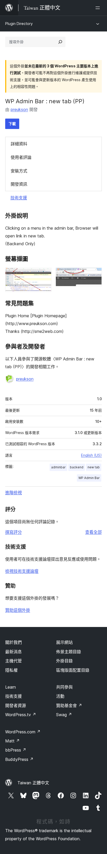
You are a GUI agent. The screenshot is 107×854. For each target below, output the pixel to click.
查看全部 (93, 532)
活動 (60, 696)
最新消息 (13, 651)
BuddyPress (19, 759)
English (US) (91, 455)
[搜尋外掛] (60, 42)
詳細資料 (19, 143)
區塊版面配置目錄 (72, 670)
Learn (10, 687)
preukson (19, 109)
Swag (64, 714)
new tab (94, 467)
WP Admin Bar (89, 478)
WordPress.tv (20, 714)
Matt (12, 740)
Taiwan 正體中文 (33, 782)
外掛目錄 (64, 660)
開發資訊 (19, 184)
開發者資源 (15, 705)
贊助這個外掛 (17, 610)
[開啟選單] (98, 8)
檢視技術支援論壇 (21, 571)
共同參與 (64, 687)
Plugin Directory (19, 23)
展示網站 (64, 642)
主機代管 (13, 660)
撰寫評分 (13, 532)
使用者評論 (21, 157)
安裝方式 (19, 170)
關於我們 (13, 642)
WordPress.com (23, 731)
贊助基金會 (69, 705)
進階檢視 (13, 492)
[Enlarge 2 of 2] (94, 274)
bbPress (15, 750)
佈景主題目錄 (68, 651)
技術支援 (18, 197)
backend (76, 467)
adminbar (58, 467)
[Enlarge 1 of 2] (44, 274)
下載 (12, 123)
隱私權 (11, 670)
